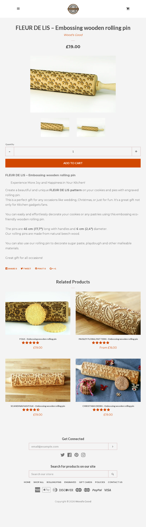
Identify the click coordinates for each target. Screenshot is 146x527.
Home (27, 482)
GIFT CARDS (85, 482)
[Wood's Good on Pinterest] (76, 455)
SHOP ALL (38, 482)
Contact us (115, 482)
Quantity (9, 144)
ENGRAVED (70, 482)
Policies (100, 482)
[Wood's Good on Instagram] (83, 455)
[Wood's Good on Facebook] (69, 455)
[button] (31, 342)
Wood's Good (73, 35)
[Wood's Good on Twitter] (63, 455)
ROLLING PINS (54, 482)
